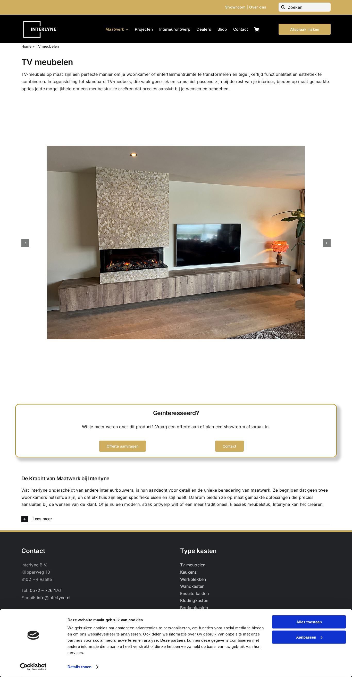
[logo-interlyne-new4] (41, 20)
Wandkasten (192, 586)
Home (26, 46)
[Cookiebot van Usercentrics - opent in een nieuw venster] (33, 667)
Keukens (188, 572)
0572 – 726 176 (45, 590)
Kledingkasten (194, 600)
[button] (25, 243)
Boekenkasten (194, 607)
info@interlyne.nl (53, 597)
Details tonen (79, 667)
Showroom (235, 7)
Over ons (257, 7)
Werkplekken (193, 579)
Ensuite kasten (194, 593)
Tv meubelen (193, 564)
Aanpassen (306, 637)
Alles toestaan (309, 622)
